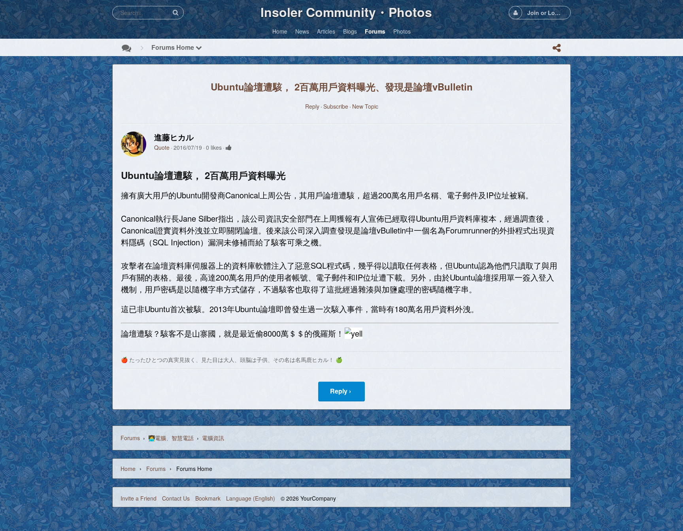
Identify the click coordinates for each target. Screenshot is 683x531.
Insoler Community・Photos (346, 12)
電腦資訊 (213, 438)
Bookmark (208, 498)
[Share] (556, 48)
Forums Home (173, 47)
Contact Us (176, 498)
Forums (130, 438)
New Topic (365, 106)
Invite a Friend (139, 498)
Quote (162, 147)
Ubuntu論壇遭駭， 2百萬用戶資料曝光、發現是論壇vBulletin (342, 86)
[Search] (175, 12)
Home (128, 469)
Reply (312, 106)
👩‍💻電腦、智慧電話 (171, 438)
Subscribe (335, 106)
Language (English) (250, 498)
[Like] (229, 147)
